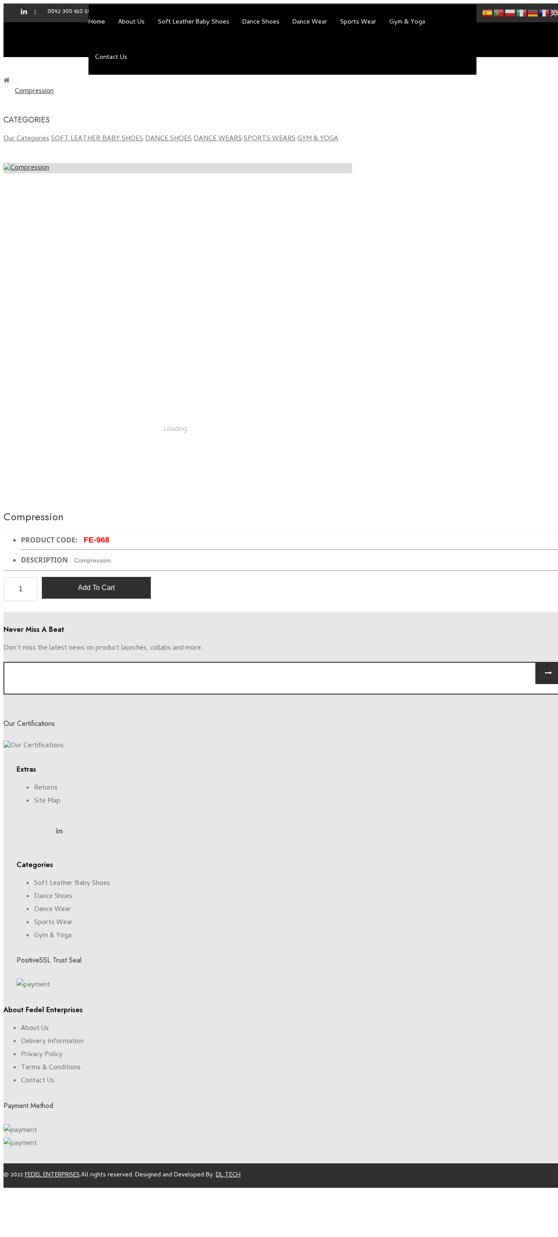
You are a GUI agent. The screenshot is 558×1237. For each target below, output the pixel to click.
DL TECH (228, 1175)
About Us (35, 1028)
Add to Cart (96, 587)
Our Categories (26, 139)
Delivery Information (52, 1041)
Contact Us (37, 1081)
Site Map (47, 801)
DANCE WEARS (218, 139)
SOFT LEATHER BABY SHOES (97, 139)
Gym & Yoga (52, 936)
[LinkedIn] (59, 831)
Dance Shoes (53, 896)
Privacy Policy (41, 1055)
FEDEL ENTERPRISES (52, 1175)
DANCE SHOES (168, 139)
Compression (34, 91)
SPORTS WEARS (270, 139)
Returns (46, 788)
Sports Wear (53, 923)
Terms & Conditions (51, 1068)
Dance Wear (52, 909)
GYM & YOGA (317, 139)
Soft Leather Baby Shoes (72, 883)
